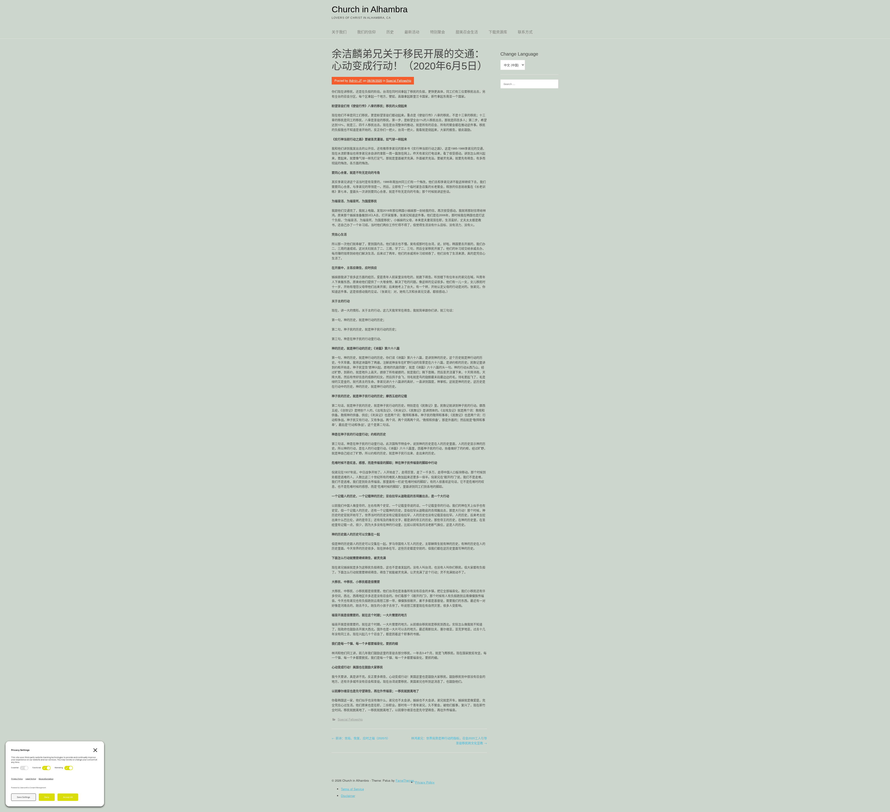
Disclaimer (348, 795)
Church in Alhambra (370, 9)
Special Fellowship (398, 80)
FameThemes (405, 780)
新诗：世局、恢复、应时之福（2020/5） (361, 738)
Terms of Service (352, 789)
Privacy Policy (425, 782)
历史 (390, 32)
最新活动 (411, 32)
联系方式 (525, 32)
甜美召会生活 (467, 32)
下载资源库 (498, 32)
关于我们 (339, 32)
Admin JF (355, 80)
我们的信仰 (366, 32)
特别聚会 (437, 32)
